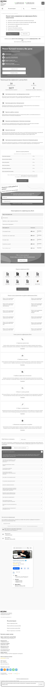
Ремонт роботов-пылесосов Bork (14, 625)
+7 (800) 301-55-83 (20, 2)
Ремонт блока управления (6, 156)
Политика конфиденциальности (22, 678)
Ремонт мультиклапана (5, 165)
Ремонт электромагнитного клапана (7, 171)
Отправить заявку (14, 72)
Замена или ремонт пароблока (7, 159)
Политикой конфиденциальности (32, 526)
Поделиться (2, 670)
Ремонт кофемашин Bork (12, 623)
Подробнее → (39, 231)
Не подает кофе (6, 239)
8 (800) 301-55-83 (4, 644)
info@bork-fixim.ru (4, 647)
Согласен (40, 684)
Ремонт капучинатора (5, 162)
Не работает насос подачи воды (9, 235)
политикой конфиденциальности (27, 203)
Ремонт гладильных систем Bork (13, 630)
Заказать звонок (23, 260)
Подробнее (22, 348)
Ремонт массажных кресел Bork (13, 628)
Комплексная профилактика (6, 168)
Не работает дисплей (7, 244)
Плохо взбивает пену (7, 248)
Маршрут (17, 568)
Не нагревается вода (6, 231)
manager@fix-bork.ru (5, 650)
